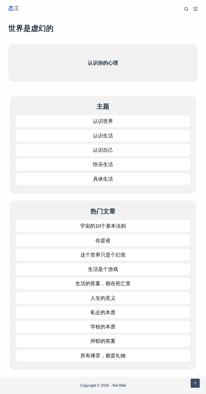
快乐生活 (103, 164)
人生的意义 (103, 298)
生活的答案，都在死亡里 (103, 283)
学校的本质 (103, 326)
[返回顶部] (195, 383)
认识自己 (103, 150)
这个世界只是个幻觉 (103, 255)
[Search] (186, 9)
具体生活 (103, 179)
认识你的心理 (103, 63)
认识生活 (103, 135)
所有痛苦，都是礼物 (103, 355)
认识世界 (103, 121)
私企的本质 (103, 312)
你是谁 (103, 240)
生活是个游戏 (103, 269)
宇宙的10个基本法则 (103, 226)
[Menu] (195, 9)
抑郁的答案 (103, 341)
